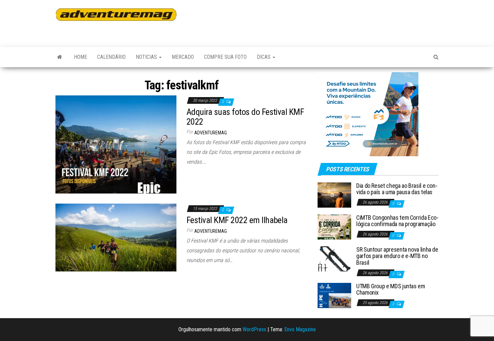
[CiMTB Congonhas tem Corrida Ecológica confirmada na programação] (334, 226)
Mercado (183, 57)
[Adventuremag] (59, 57)
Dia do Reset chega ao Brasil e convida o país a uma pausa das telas (397, 189)
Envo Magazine (300, 329)
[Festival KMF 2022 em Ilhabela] (115, 237)
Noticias (147, 57)
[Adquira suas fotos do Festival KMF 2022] (115, 144)
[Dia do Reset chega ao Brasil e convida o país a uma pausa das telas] (334, 194)
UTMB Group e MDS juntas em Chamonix (390, 289)
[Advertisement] (316, 20)
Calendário (111, 57)
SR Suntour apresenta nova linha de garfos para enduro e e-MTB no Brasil (397, 256)
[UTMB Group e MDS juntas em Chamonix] (334, 295)
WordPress (254, 329)
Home (80, 57)
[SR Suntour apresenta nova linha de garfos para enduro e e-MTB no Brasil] (334, 258)
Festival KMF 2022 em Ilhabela (237, 220)
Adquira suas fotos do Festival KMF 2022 (245, 117)
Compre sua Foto (225, 57)
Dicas (264, 57)
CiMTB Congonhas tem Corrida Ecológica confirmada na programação (397, 221)
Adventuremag (210, 132)
